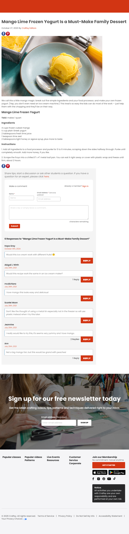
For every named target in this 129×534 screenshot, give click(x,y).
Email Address (46, 194)
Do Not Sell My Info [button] (85, 516)
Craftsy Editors (29, 28)
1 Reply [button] (76, 279)
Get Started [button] (108, 465)
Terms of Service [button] (46, 516)
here (46, 176)
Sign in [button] (85, 186)
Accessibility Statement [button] (110, 516)
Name (12, 194)
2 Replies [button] (75, 339)
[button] (4, 34)
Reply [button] (87, 260)
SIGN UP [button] (84, 422)
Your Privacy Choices (12, 518)
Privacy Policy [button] (65, 516)
